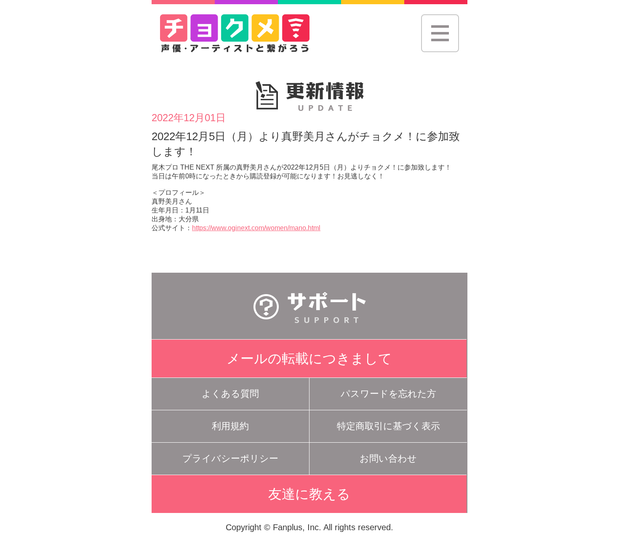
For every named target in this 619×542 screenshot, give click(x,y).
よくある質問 (230, 393)
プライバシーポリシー (230, 458)
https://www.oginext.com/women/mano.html (256, 227)
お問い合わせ (388, 458)
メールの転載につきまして (309, 358)
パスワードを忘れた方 (388, 393)
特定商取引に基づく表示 (388, 426)
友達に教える (309, 494)
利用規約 (230, 426)
